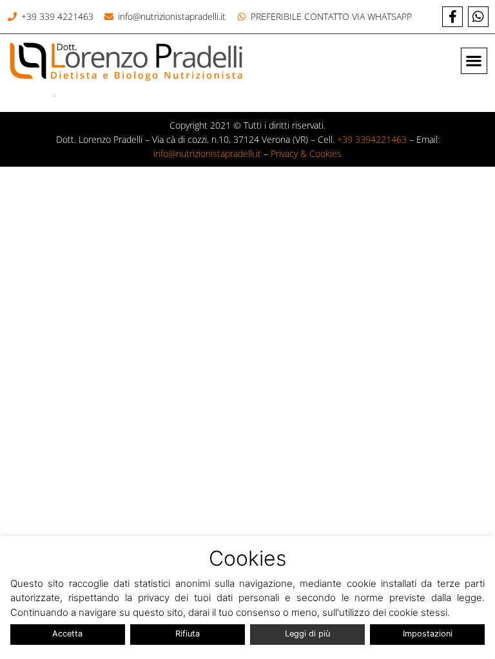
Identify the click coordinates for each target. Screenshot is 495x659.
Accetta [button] (67, 633)
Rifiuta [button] (187, 633)
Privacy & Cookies (306, 153)
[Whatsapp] (478, 16)
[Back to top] (477, 589)
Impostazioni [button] (427, 633)
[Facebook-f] (452, 16)
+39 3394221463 (372, 139)
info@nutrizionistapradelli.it (207, 153)
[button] (474, 61)
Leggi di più (307, 633)
